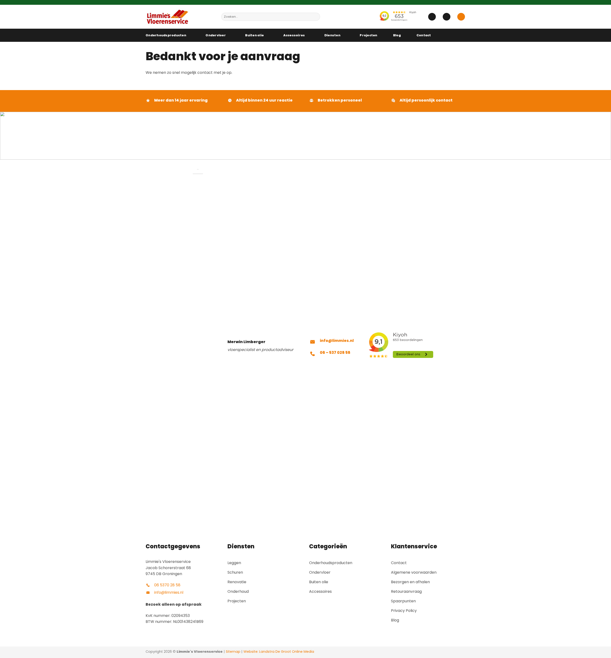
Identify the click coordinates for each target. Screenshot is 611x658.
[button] (432, 17)
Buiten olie (254, 35)
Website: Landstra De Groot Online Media (278, 651)
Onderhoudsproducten (166, 35)
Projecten (368, 35)
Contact (423, 35)
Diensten (332, 35)
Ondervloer (215, 35)
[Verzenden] (316, 17)
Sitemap (233, 651)
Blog (397, 35)
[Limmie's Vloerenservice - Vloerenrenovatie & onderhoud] (180, 17)
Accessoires (294, 35)
